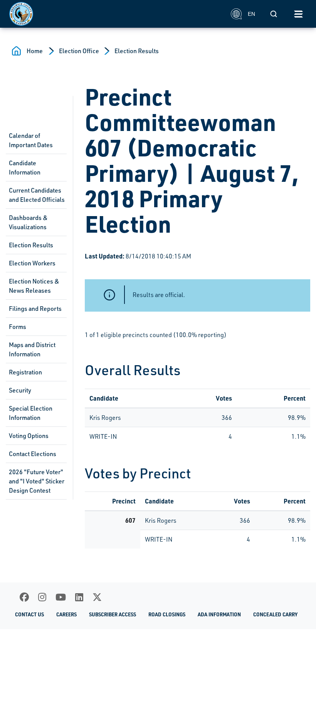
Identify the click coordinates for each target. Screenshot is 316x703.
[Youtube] (61, 597)
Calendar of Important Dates (31, 140)
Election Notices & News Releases (34, 285)
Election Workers (32, 263)
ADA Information (219, 614)
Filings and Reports (35, 308)
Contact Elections (32, 454)
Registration (25, 372)
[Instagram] (42, 597)
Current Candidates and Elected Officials (37, 194)
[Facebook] (24, 597)
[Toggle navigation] (298, 13)
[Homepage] (115, 14)
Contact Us (29, 614)
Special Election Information (30, 412)
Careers (66, 614)
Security (20, 390)
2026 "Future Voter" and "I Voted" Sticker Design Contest (36, 481)
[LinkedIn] (79, 597)
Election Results (136, 51)
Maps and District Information (32, 349)
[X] (97, 597)
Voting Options (29, 436)
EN (251, 14)
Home (35, 51)
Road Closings (166, 614)
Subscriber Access (112, 614)
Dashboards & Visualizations (28, 222)
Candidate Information (24, 167)
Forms (17, 327)
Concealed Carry (275, 614)
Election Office (79, 51)
